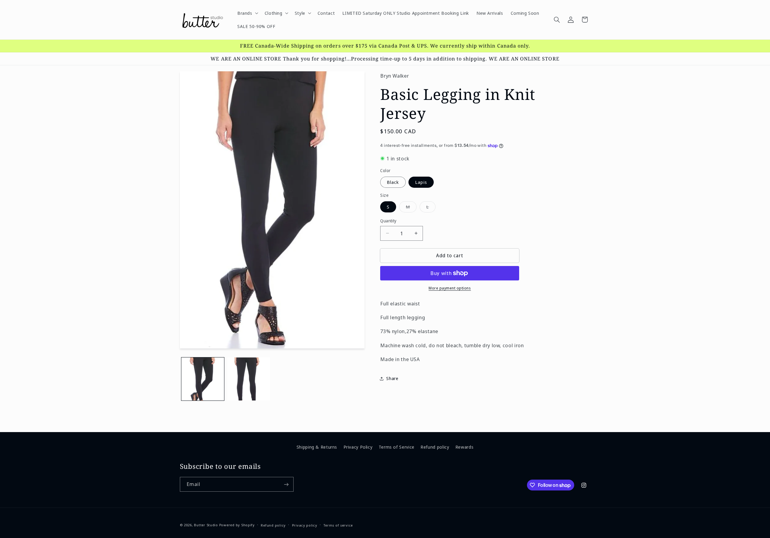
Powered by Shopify (237, 525)
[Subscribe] (286, 484)
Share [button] (392, 378)
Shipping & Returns (317, 447)
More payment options (450, 288)
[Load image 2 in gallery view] (248, 378)
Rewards (464, 447)
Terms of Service (396, 447)
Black (393, 182)
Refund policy (434, 447)
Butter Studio (206, 525)
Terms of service (338, 525)
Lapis (421, 182)
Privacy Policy (358, 447)
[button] (247, 13)
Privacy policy (304, 525)
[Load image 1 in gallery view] (202, 378)
